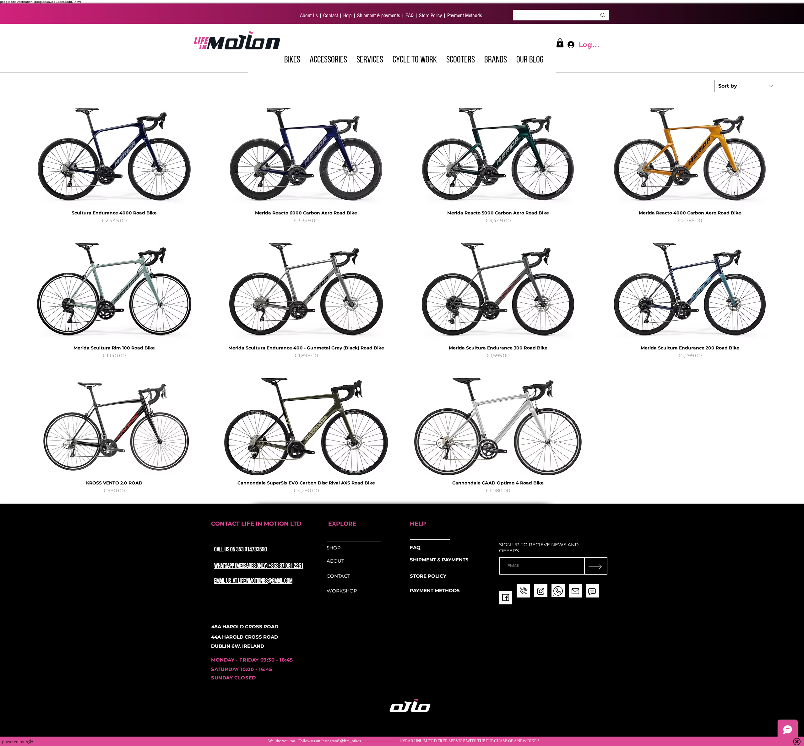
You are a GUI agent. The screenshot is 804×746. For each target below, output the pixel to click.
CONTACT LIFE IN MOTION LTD (256, 523)
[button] (370, 59)
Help (347, 15)
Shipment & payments (378, 15)
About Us (309, 15)
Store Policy (430, 15)
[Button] (304, 59)
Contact (330, 15)
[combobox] (745, 86)
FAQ (409, 15)
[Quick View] (114, 156)
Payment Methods (464, 15)
